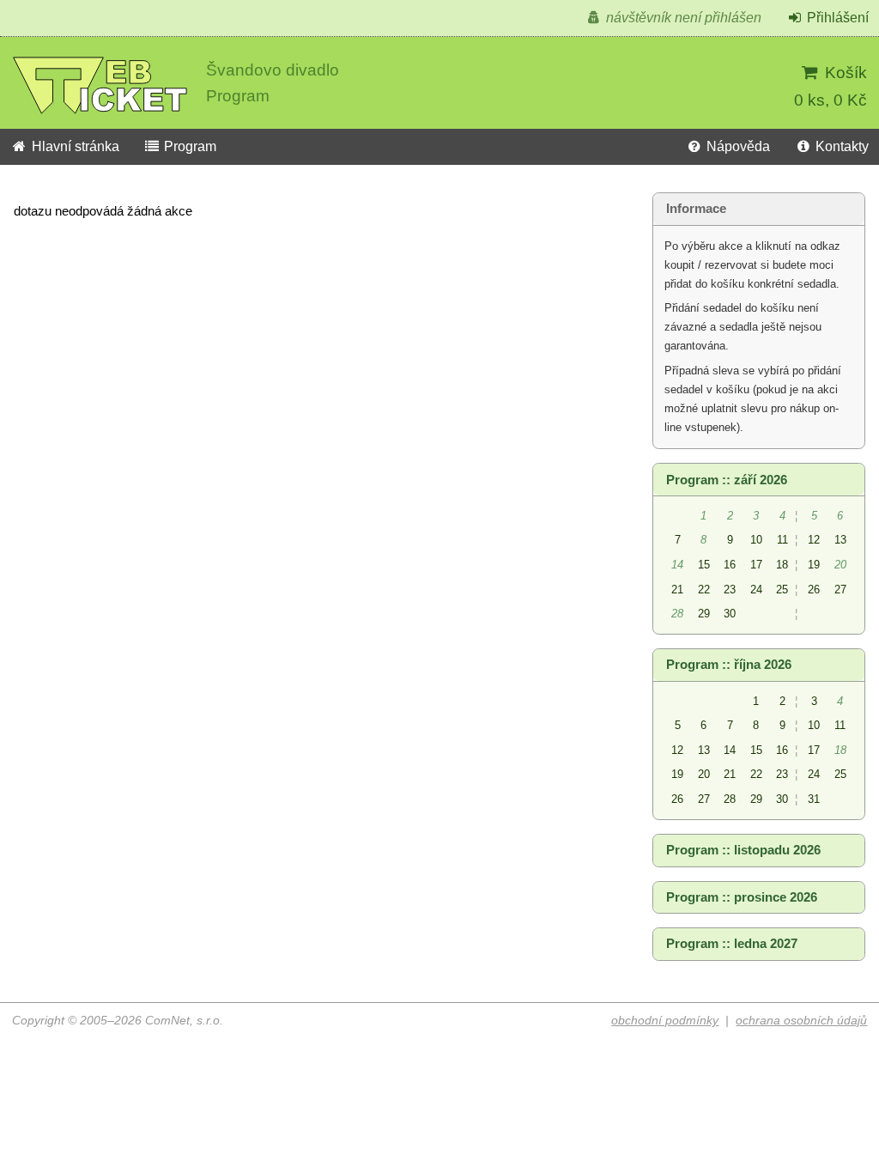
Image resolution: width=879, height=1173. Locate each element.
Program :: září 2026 (726, 480)
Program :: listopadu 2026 (743, 850)
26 (814, 589)
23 (730, 589)
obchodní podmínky (664, 1020)
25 (782, 589)
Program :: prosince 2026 (741, 897)
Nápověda (736, 146)
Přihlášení (836, 17)
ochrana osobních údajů (801, 1020)
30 (730, 613)
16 (730, 564)
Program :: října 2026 (728, 665)
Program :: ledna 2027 (731, 944)
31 (814, 799)
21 (677, 589)
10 (756, 539)
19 (814, 564)
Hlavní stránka (73, 146)
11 (782, 539)
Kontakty (840, 146)
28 (730, 799)
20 (704, 774)
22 (704, 589)
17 (756, 564)
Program (188, 146)
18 (782, 564)
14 (730, 750)
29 (704, 613)
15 (704, 564)
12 (814, 539)
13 (840, 539)
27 (840, 589)
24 (756, 589)
